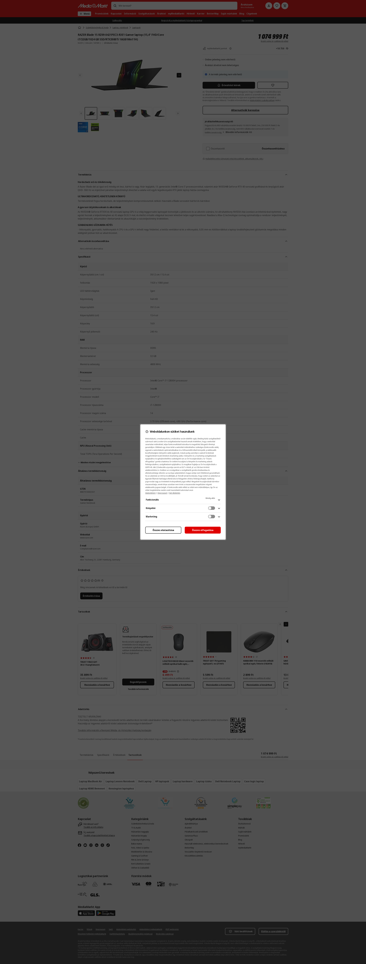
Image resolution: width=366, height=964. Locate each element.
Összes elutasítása (163, 530)
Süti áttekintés (174, 493)
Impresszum (162, 493)
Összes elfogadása (202, 530)
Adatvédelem (150, 493)
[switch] (211, 508)
